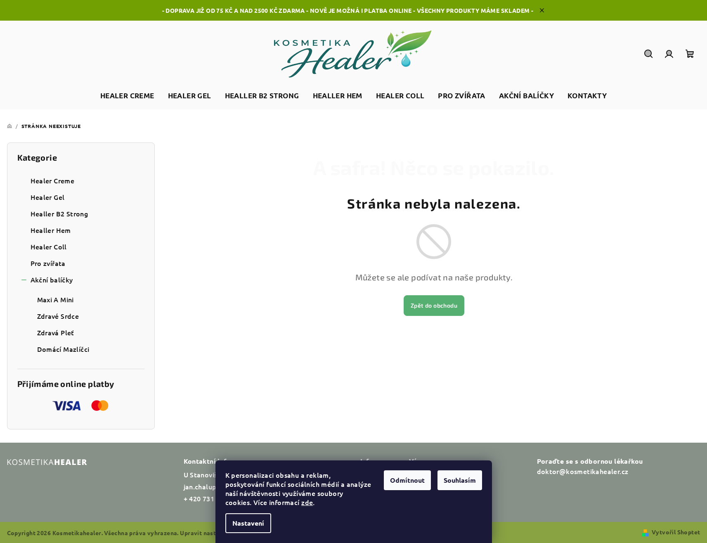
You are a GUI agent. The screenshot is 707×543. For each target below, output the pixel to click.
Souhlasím (460, 480)
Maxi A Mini (55, 299)
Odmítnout (407, 480)
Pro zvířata (48, 263)
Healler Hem (51, 230)
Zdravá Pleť (55, 332)
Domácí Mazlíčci (63, 348)
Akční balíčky (52, 279)
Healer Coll (49, 246)
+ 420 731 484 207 (212, 498)
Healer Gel (48, 197)
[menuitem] (127, 96)
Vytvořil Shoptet (676, 532)
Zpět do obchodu (434, 305)
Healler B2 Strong (59, 213)
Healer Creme (53, 180)
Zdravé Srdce (58, 315)
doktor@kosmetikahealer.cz (583, 471)
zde (307, 502)
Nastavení (248, 523)
